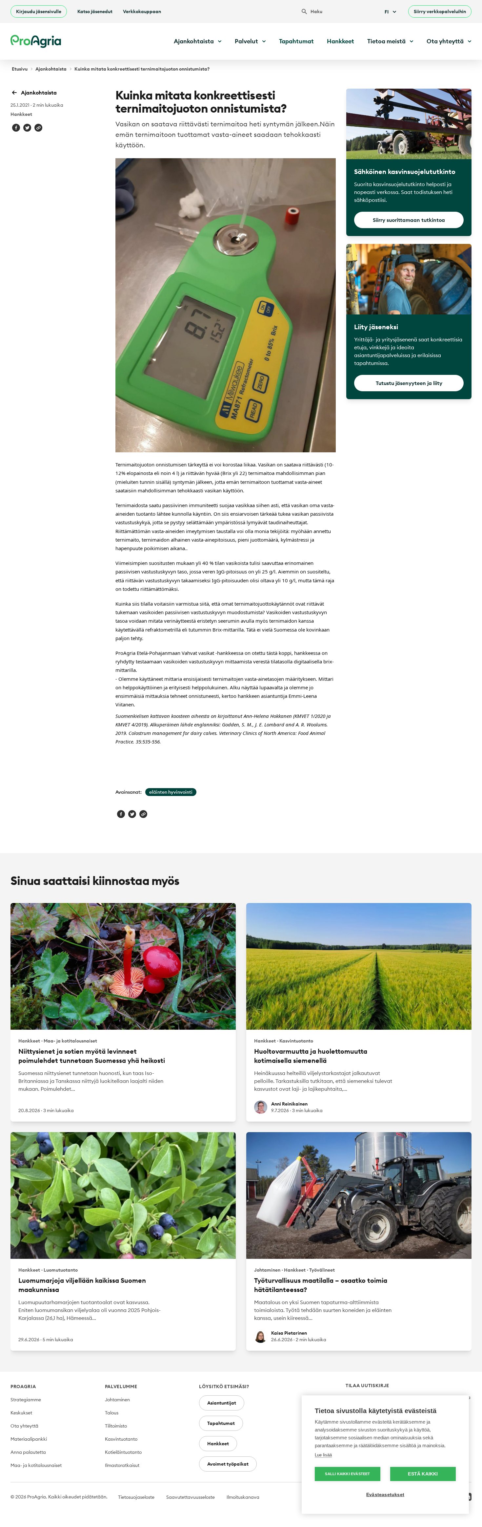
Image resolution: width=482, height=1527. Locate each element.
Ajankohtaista (51, 69)
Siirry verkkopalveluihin (440, 11)
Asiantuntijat (221, 1403)
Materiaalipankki (28, 1439)
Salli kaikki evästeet (347, 1474)
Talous (111, 1413)
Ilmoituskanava (243, 1497)
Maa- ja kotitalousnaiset (36, 1465)
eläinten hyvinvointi (170, 792)
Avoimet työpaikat (228, 1464)
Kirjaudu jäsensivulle (38, 11)
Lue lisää (323, 1454)
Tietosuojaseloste (136, 1497)
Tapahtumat (296, 41)
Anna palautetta (28, 1452)
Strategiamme (25, 1400)
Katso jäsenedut (94, 11)
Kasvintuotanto (121, 1439)
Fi (387, 12)
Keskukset (21, 1413)
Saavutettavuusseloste (190, 1497)
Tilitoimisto (116, 1426)
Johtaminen (117, 1400)
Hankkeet (340, 41)
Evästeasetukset (385, 1494)
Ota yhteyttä (24, 1426)
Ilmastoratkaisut (122, 1465)
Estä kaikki (423, 1474)
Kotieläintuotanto (123, 1452)
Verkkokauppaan (142, 11)
